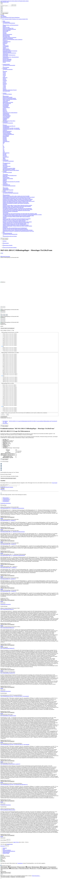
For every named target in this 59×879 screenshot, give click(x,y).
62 (10, 365)
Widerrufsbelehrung (6, 852)
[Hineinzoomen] (7, 315)
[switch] (4, 867)
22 (10, 400)
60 (10, 347)
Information (2, 845)
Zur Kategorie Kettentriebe (8, 69)
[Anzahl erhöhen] (8, 415)
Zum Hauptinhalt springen (5, 0)
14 (10, 391)
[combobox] (5, 5)
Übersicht (2, 17)
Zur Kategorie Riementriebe (8, 122)
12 (10, 334)
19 (10, 397)
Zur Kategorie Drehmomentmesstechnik (10, 234)
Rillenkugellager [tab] (6, 497)
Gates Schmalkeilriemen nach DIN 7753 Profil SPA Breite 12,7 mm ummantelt (14, 744)
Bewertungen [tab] (5, 423)
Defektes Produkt (6, 853)
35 (10, 341)
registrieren (4, 16)
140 (10, 379)
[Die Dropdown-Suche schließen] (15, 5)
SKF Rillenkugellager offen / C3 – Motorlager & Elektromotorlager (12, 555)
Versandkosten (20, 863)
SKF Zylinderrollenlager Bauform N (7, 609)
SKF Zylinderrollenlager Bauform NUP (7, 672)
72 (10, 367)
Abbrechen (2, 489)
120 (3, 375)
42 (10, 360)
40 (10, 342)
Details (1, 518)
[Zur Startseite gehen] (4, 1)
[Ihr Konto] (1, 11)
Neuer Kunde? (54, 482)
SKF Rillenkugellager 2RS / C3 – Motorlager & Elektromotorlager (12, 531)
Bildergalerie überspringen (5, 256)
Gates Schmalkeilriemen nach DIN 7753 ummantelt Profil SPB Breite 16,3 (14, 784)
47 (10, 362)
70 (10, 349)
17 (10, 337)
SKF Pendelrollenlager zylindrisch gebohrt (8, 715)
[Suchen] (12, 5)
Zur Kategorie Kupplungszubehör (9, 65)
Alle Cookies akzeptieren (20, 876)
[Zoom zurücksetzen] (4, 315)
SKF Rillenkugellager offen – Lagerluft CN (8, 567)
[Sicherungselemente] (8, 189)
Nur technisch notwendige (5, 876)
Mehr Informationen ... (36, 875)
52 (10, 363)
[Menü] (1, 3)
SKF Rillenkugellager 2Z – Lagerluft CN (7, 520)
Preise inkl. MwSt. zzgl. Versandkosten (7, 328)
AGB (4, 849)
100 (10, 373)
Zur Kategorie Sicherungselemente (9, 185)
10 (10, 333)
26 (10, 354)
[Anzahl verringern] (2, 415)
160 (10, 381)
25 (10, 339)
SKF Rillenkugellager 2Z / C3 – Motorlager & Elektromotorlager (12, 508)
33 (10, 408)
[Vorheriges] (1, 307)
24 (10, 403)
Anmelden (2, 15)
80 (10, 370)
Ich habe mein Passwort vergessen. (6, 487)
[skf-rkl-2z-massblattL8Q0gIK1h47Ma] (2, 282)
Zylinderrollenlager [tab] (6, 498)
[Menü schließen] (3, 24)
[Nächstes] (4, 307)
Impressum (5, 848)
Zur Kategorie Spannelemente (8, 161)
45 (10, 344)
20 (10, 338)
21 (10, 399)
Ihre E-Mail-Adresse (4, 484)
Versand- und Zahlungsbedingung (9, 851)
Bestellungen (17, 17)
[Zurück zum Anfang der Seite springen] (1, 874)
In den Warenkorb (4, 416)
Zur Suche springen (14, 0)
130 (10, 378)
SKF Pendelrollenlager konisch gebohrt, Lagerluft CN (10, 763)
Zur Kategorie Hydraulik (7, 172)
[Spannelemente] (11, 170)
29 (3, 406)
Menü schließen (5, 13)
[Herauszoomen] (1, 315)
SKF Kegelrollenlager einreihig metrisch (7, 809)
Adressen (13, 17)
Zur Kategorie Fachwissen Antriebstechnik (10, 192)
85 (10, 371)
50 (10, 345)
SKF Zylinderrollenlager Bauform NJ (7, 627)
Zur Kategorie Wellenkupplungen (9, 23)
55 (3, 346)
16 (10, 393)
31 (10, 407)
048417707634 (16, 842)
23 (10, 401)
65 (10, 348)
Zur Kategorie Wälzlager (7, 94)
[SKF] (29, 253)
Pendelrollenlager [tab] (6, 500)
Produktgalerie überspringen (5, 503)
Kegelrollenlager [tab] (6, 501)
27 (10, 405)
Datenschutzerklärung (7, 850)
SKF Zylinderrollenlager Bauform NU (7, 648)
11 (10, 388)
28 (10, 355)
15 (10, 336)
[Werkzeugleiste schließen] (1, 870)
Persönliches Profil (7, 17)
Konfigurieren (13, 876)
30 (10, 340)
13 (10, 390)
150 (10, 380)
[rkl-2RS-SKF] (9, 257)
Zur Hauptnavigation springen (23, 0)
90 (10, 372)
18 (10, 396)
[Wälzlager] (9, 120)
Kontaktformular (10, 844)
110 (10, 374)
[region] (29, 290)
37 (10, 411)
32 (10, 357)
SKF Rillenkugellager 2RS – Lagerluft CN (8, 591)
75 (10, 350)
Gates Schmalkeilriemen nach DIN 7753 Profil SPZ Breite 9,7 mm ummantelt (14, 696)
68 (10, 366)
